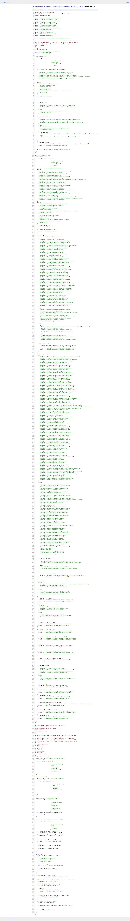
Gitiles (8, 919)
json (127, 919)
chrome (81, 6)
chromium (35, 6)
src (47, 6)
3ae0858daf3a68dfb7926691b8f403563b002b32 (62, 6)
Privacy (11, 919)
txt (124, 919)
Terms (15, 919)
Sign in (127, 2)
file (59, 10)
